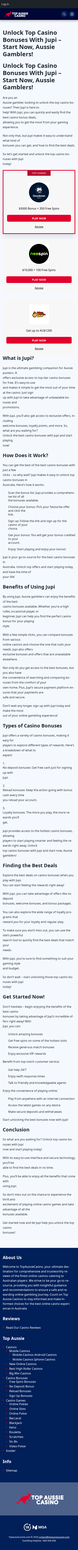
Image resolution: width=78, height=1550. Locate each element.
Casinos (11, 1347)
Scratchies (16, 1437)
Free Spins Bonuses (22, 1382)
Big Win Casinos (20, 1373)
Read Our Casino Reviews (23, 1328)
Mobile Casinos (19, 1351)
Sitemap (11, 1470)
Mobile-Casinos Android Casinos (35, 1355)
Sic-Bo (13, 1441)
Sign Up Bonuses (20, 1396)
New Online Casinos (23, 1364)
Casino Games (16, 1400)
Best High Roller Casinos (26, 1369)
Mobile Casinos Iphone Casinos (34, 1359)
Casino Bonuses (17, 1378)
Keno (12, 1427)
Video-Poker (17, 1446)
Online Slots (17, 1409)
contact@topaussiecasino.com (54, 1537)
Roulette (15, 1432)
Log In (5, 4)
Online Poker (18, 1413)
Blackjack (15, 1423)
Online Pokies (18, 1404)
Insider (11, 1451)
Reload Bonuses (20, 1391)
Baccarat (15, 1418)
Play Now (39, 279)
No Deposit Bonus (21, 1386)
